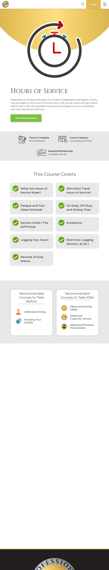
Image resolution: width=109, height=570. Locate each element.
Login (93, 4)
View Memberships (26, 118)
